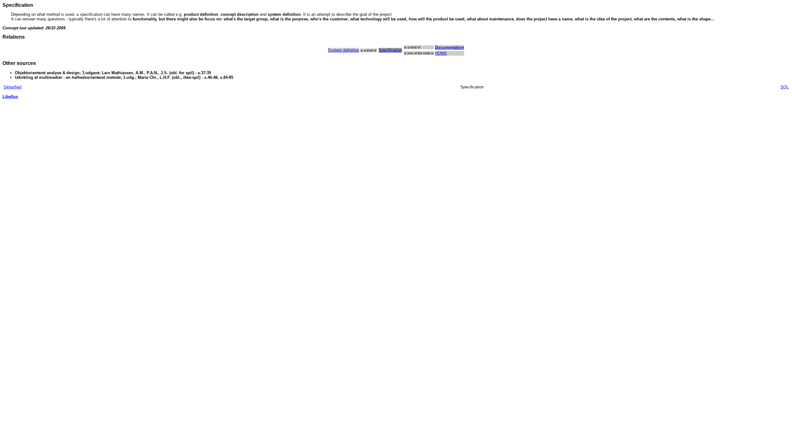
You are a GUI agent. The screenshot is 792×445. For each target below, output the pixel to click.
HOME (441, 53)
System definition (343, 50)
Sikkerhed (12, 87)
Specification (390, 50)
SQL (785, 87)
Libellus (10, 96)
